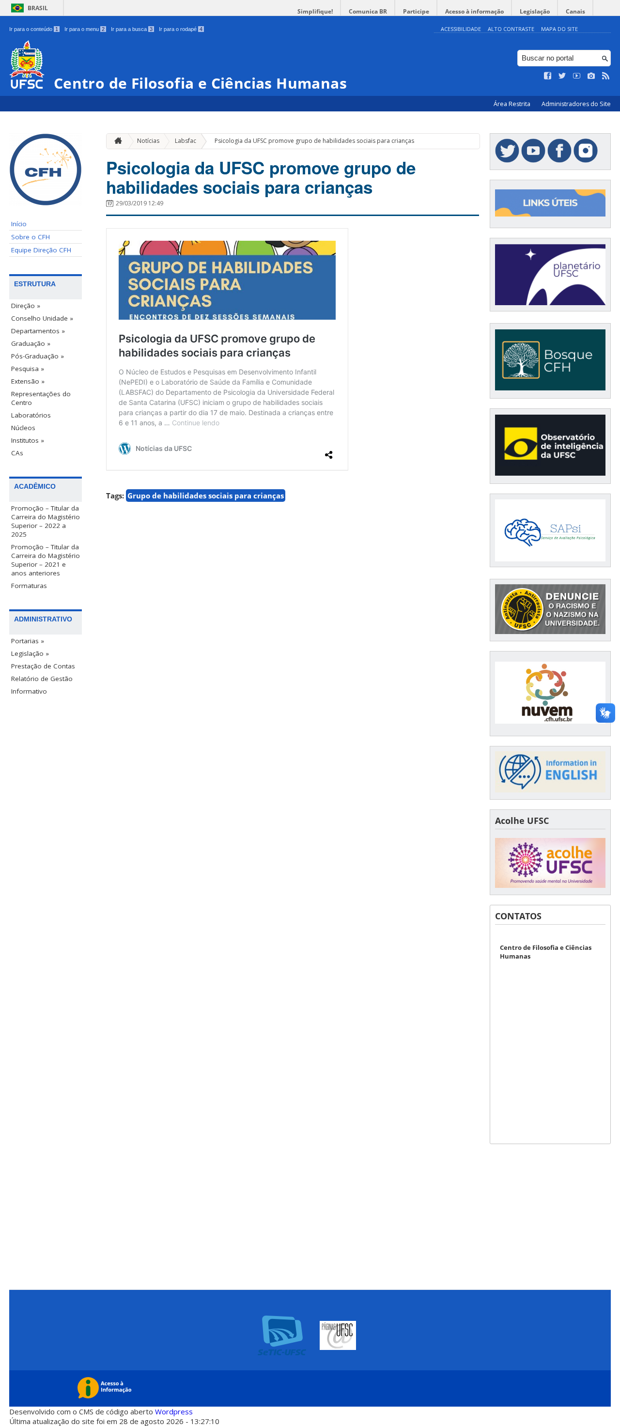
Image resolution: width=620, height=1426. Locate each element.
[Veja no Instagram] (591, 76)
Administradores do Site (576, 104)
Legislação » (30, 653)
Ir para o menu (84, 29)
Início (19, 223)
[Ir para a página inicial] (116, 141)
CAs (17, 453)
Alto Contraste (511, 28)
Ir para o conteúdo (33, 29)
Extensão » (28, 381)
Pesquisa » (27, 368)
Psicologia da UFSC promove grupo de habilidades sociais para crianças (314, 141)
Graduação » (30, 343)
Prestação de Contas (43, 666)
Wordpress (174, 1411)
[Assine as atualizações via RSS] (606, 76)
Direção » (25, 305)
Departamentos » (38, 330)
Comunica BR (368, 11)
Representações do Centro (41, 398)
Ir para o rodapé (180, 29)
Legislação (535, 11)
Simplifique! (315, 11)
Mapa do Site (559, 28)
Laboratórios (31, 415)
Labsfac (185, 141)
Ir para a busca (132, 29)
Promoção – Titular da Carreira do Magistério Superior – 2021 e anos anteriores (45, 559)
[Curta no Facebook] (548, 76)
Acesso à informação (474, 11)
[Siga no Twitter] (562, 76)
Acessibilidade (461, 28)
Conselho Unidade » (42, 318)
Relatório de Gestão (42, 678)
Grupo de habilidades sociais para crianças (205, 495)
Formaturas (29, 585)
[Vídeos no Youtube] (577, 76)
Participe (416, 11)
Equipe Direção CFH (41, 250)
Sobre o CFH (30, 236)
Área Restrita (513, 104)
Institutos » (27, 440)
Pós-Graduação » (37, 356)
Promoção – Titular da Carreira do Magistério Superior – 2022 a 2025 (45, 521)
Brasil (38, 8)
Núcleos (23, 427)
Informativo (29, 691)
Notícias (148, 141)
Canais (575, 11)
